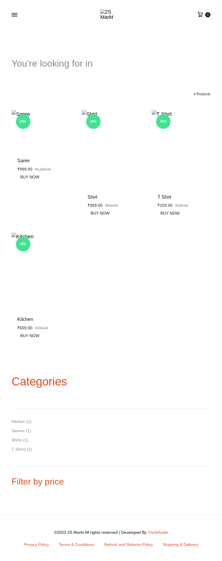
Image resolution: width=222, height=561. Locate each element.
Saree (23, 160)
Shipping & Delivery (180, 544)
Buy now (29, 177)
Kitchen (25, 319)
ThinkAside (158, 532)
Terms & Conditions (76, 544)
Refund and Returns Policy (128, 544)
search (112, 63)
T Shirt (164, 197)
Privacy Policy (36, 544)
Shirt (92, 197)
